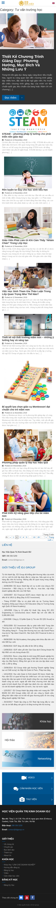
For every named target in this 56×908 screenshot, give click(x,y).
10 (34, 537)
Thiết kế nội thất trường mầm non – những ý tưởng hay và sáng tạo (28, 339)
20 (39, 537)
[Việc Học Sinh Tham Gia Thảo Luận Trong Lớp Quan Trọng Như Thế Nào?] (28, 276)
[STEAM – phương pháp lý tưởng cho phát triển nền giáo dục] (28, 120)
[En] (53, 3)
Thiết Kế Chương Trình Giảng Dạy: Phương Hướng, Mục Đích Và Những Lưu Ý (23, 62)
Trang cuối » (51, 538)
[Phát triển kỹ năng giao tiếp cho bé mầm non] (28, 495)
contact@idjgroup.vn (16, 560)
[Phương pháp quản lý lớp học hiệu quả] (28, 445)
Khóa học (45, 721)
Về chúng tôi (9, 844)
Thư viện (31, 799)
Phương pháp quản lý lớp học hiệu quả (25, 462)
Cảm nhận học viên (31, 788)
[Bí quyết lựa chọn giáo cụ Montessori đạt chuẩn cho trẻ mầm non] (28, 381)
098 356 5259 (17, 825)
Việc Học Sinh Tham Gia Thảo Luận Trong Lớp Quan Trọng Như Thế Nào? (26, 293)
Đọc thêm (10, 97)
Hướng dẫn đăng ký (12, 867)
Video (31, 777)
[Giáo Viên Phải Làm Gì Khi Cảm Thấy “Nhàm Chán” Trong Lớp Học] (28, 223)
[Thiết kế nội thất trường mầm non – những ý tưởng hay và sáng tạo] (28, 325)
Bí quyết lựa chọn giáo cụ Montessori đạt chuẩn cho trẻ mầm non (26, 408)
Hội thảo (10, 740)
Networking (44, 758)
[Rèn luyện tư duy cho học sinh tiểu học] (28, 172)
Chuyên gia (8, 847)
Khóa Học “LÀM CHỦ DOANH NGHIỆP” (19, 865)
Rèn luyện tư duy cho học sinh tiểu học (25, 189)
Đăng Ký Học (9, 885)
